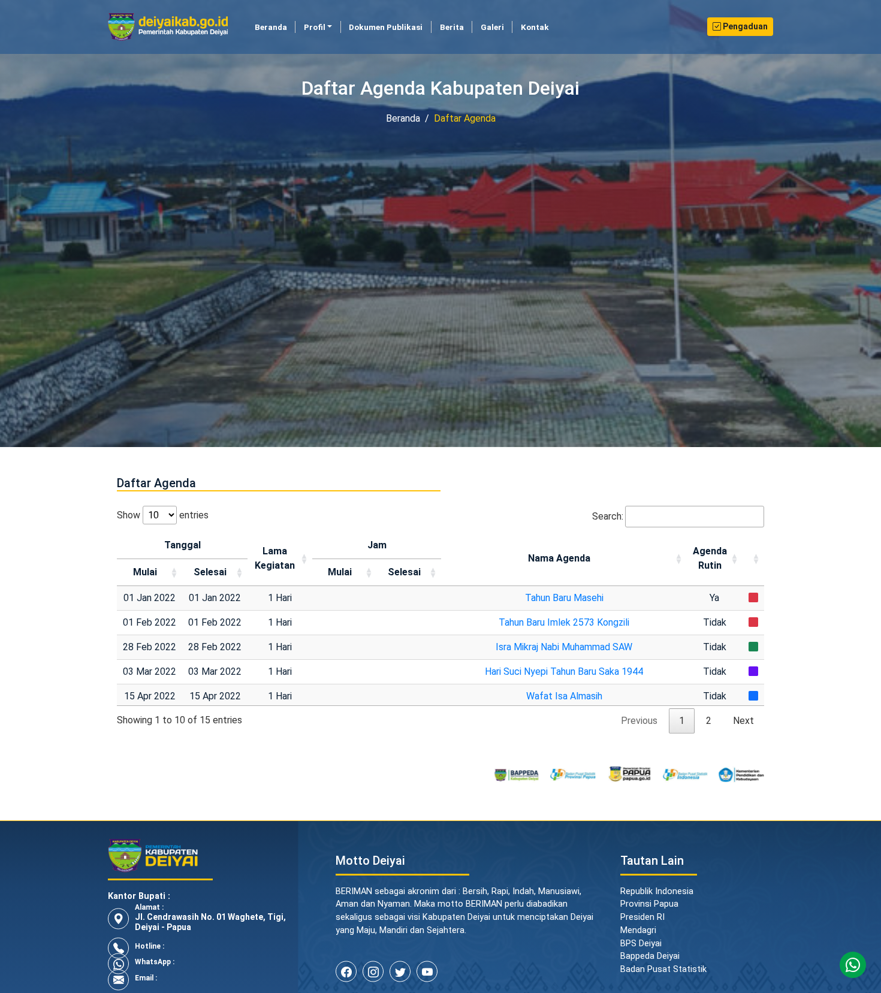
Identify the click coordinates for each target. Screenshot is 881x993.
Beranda (275, 27)
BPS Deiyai (641, 943)
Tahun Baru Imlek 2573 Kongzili (564, 622)
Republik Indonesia (656, 891)
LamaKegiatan (275, 558)
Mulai (145, 572)
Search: (607, 516)
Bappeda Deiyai (650, 956)
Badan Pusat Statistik (663, 969)
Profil (314, 27)
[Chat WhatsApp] (853, 965)
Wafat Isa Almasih (564, 696)
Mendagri (638, 930)
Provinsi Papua (649, 904)
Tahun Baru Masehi (564, 597)
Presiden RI (642, 917)
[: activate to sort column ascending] (753, 559)
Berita (452, 27)
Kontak (535, 27)
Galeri (492, 27)
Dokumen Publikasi (386, 27)
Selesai (210, 572)
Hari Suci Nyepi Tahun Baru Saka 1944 (564, 671)
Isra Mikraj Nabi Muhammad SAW (564, 647)
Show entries (163, 515)
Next (743, 720)
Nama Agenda (559, 558)
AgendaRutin (710, 558)
